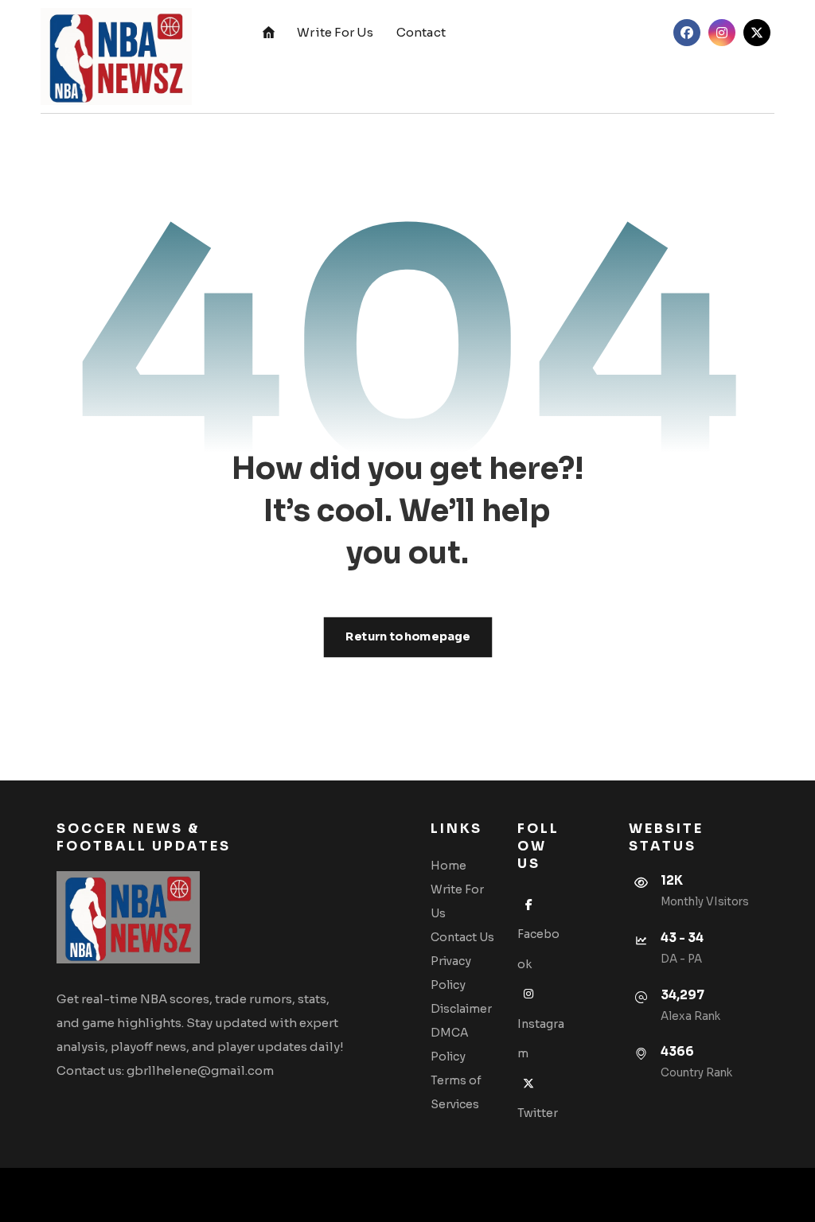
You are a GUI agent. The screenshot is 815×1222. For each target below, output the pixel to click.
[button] (686, 32)
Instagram (540, 1038)
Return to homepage (407, 636)
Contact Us (462, 937)
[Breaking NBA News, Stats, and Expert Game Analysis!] (116, 56)
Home (448, 865)
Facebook (538, 949)
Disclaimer (461, 1009)
